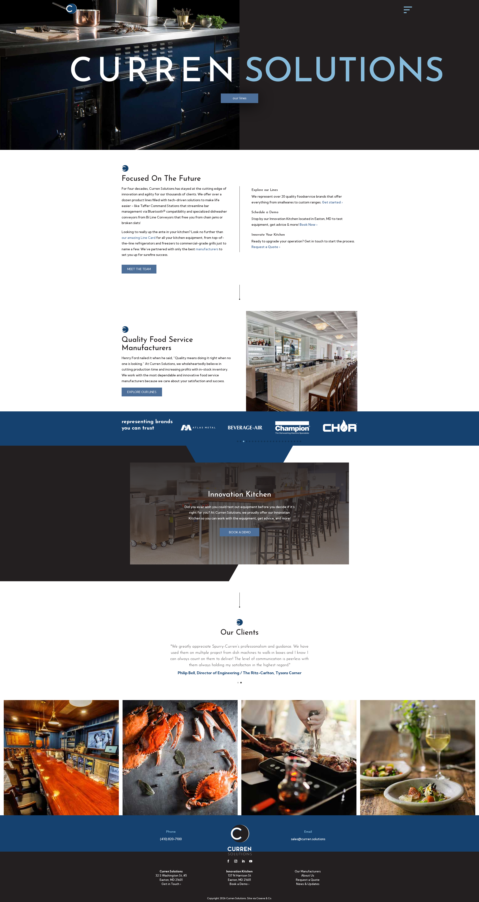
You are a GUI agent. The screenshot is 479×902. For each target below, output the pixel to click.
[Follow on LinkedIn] (243, 861)
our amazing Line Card (138, 238)
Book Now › (308, 224)
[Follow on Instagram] (236, 861)
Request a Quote (308, 880)
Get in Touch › (171, 884)
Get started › (332, 202)
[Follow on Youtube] (251, 861)
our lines (239, 98)
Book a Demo (240, 532)
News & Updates (307, 884)
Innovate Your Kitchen (268, 235)
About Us (307, 875)
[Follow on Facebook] (228, 861)
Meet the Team (139, 269)
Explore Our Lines (141, 392)
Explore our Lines (264, 190)
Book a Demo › (239, 884)
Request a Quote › (265, 247)
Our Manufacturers (308, 871)
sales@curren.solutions (308, 839)
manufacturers (207, 249)
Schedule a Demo (264, 212)
